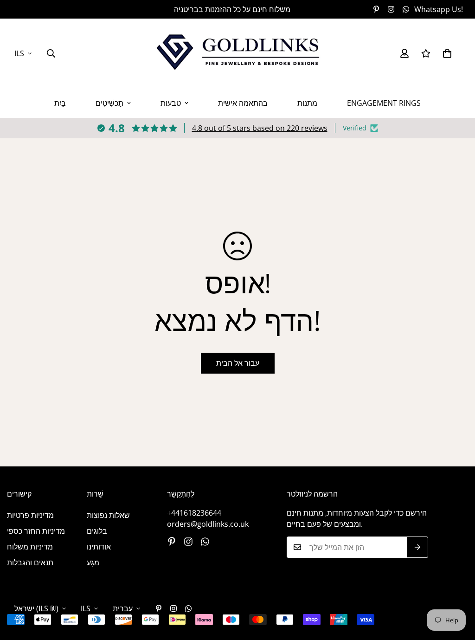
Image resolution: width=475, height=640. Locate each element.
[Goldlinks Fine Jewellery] (237, 53)
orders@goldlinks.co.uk (208, 524)
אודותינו (99, 547)
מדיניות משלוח (30, 547)
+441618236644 (194, 513)
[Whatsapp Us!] (205, 541)
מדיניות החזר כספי (36, 531)
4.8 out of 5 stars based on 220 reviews (259, 128)
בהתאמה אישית (243, 103)
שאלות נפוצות (108, 515)
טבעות (170, 103)
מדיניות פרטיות (30, 515)
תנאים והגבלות (30, 562)
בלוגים (97, 531)
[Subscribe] (417, 547)
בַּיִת (60, 103)
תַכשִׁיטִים (109, 103)
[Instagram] (391, 9)
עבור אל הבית (237, 363)
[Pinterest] (376, 9)
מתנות (307, 103)
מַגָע (93, 562)
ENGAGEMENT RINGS (384, 103)
